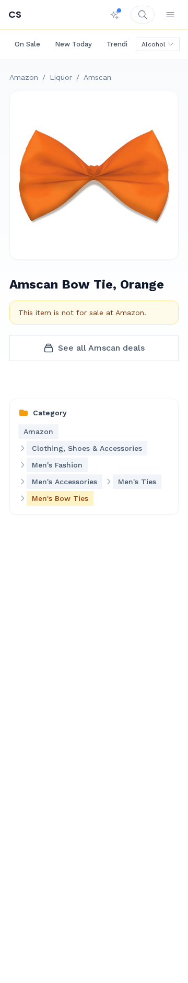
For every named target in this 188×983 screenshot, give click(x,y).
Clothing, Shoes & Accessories (87, 448)
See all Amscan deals (101, 348)
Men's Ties (137, 481)
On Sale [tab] (27, 44)
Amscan (97, 77)
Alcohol (154, 44)
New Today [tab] (73, 44)
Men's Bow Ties (60, 498)
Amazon (23, 77)
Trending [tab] (121, 44)
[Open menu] (170, 14)
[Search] (143, 14)
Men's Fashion (57, 465)
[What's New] (114, 14)
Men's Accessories (64, 481)
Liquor (61, 77)
